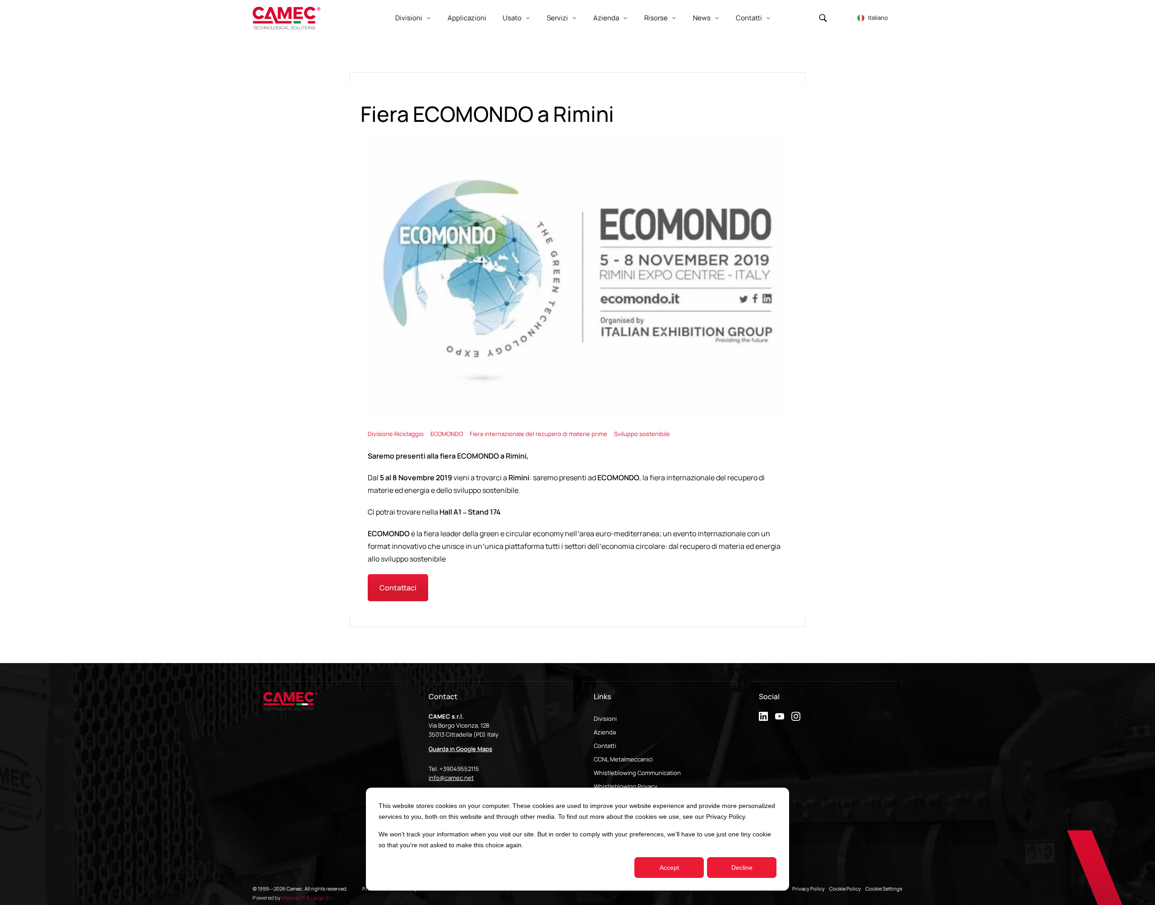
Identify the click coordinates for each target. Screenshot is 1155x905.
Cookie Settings (883, 888)
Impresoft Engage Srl (307, 897)
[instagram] (795, 716)
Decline (742, 867)
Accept (669, 867)
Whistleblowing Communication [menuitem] (637, 773)
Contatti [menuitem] (605, 746)
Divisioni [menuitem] (605, 719)
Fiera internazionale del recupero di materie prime (539, 434)
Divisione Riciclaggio (396, 434)
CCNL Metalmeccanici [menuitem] (623, 759)
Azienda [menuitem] (605, 732)
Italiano (878, 18)
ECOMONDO (447, 434)
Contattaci (397, 588)
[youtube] (779, 716)
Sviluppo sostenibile (642, 434)
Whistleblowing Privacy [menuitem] (625, 786)
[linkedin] (763, 716)
